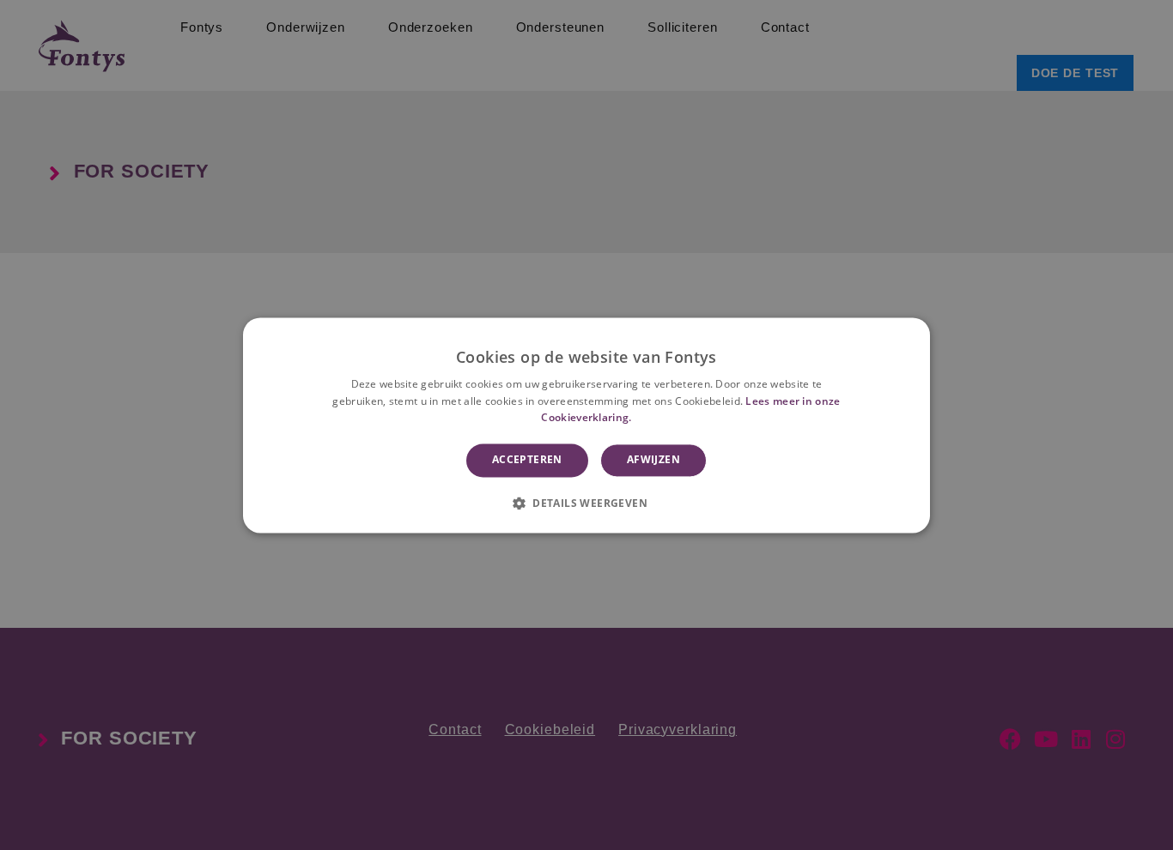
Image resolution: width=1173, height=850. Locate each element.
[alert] (586, 425)
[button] (586, 502)
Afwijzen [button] (653, 460)
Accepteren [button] (527, 460)
